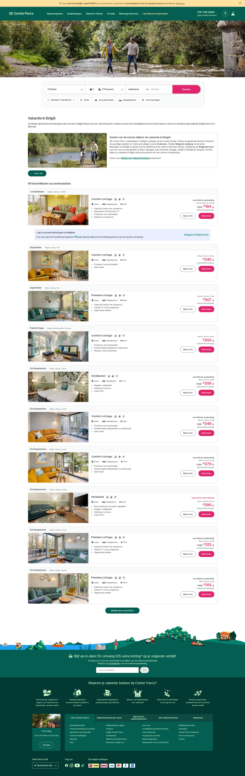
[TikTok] (82, 766)
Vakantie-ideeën (94, 13)
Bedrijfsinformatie (77, 725)
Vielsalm (63, 192)
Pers (72, 742)
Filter (86, 100)
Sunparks (183, 729)
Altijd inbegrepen (149, 739)
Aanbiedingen (74, 13)
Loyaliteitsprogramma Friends (155, 729)
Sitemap (73, 739)
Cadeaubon (111, 736)
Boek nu (180, 3)
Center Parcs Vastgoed (189, 732)
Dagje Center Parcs (114, 732)
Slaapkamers (129, 100)
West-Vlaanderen (58, 328)
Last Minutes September (155, 13)
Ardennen (56, 192)
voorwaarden (113, 663)
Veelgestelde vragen (115, 725)
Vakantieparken (55, 13)
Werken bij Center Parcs (116, 739)
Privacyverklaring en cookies (82, 729)
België (50, 192)
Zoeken (186, 89)
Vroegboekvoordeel (151, 736)
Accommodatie (106, 100)
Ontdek (111, 13)
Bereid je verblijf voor (115, 742)
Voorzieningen (153, 100)
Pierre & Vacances (187, 736)
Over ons (146, 725)
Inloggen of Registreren (196, 234)
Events (182, 739)
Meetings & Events (128, 13)
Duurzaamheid (148, 732)
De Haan (68, 328)
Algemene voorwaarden (80, 732)
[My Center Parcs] (233, 13)
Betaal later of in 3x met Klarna (155, 742)
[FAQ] (225, 13)
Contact (109, 729)
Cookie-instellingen (78, 736)
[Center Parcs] (21, 13)
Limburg (52, 247)
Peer (58, 247)
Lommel (63, 368)
